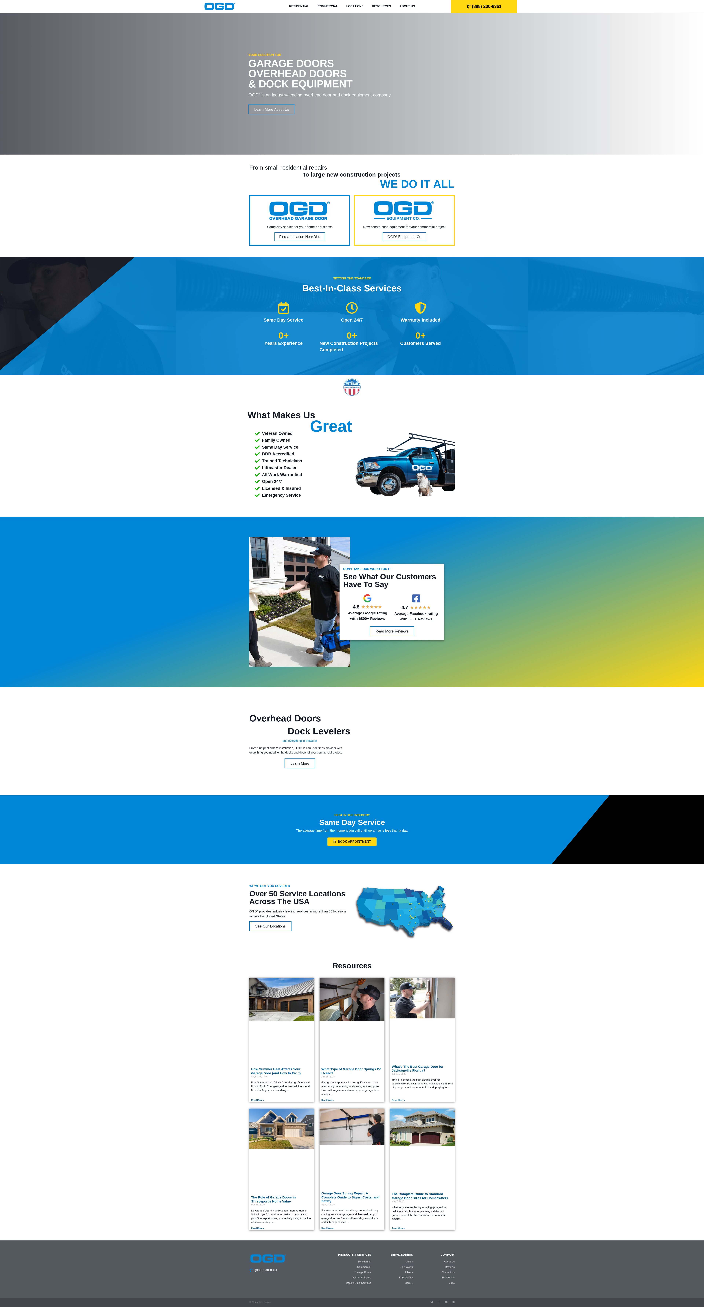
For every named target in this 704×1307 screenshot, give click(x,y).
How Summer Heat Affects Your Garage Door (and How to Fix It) (276, 1071)
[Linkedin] (453, 1302)
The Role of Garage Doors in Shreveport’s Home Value (273, 1199)
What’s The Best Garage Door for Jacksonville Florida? (417, 1069)
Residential (299, 6)
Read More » (257, 1100)
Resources (381, 6)
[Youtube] (446, 1302)
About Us (407, 6)
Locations (355, 6)
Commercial (328, 6)
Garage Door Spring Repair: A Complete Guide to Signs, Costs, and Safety (350, 1197)
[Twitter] (431, 1302)
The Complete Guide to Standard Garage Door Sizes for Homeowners (420, 1196)
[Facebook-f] (439, 1302)
